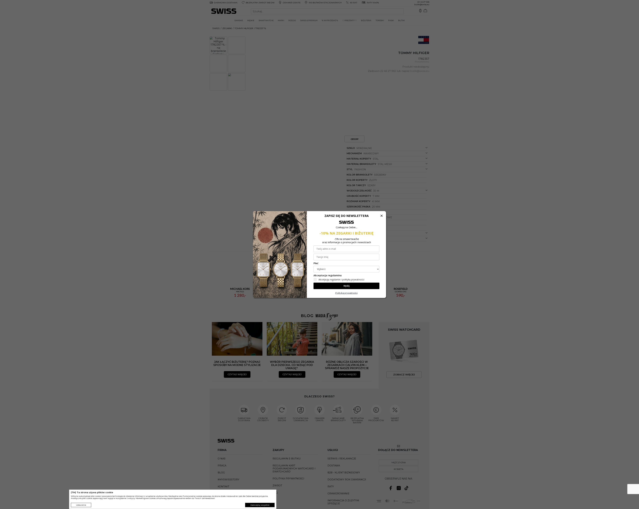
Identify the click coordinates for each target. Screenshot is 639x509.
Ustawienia (81, 505)
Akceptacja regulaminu (328, 275)
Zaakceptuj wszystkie (259, 505)
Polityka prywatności (346, 293)
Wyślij (346, 285)
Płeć (316, 263)
